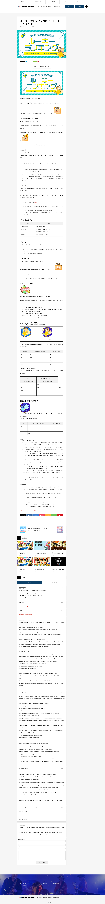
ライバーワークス (38, 1)
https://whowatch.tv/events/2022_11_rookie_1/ (30, 510)
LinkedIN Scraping (22, 587)
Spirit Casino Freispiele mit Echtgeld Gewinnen (28, 618)
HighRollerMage (22, 610)
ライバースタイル (80, 1)
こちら (35, 202)
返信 (62, 602)
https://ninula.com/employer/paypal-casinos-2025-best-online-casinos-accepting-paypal (35, 807)
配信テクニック (24, 1)
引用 (64, 602)
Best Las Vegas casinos (23, 768)
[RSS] (87, 897)
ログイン (69, 6)
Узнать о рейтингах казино (57, 834)
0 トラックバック (54, 582)
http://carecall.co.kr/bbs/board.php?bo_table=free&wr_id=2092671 (31, 815)
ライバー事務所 (46, 885)
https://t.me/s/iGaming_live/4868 (25, 614)
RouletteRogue (21, 824)
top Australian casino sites (23, 692)
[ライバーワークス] (26, 6)
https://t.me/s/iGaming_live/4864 (25, 606)
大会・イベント (27, 26)
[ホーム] (17, 11)
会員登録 (79, 6)
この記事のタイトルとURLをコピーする (42, 66)
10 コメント (29, 582)
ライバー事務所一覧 (52, 1)
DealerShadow (21, 602)
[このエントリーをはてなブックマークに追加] (26, 62)
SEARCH (86, 6)
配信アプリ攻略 (67, 1)
